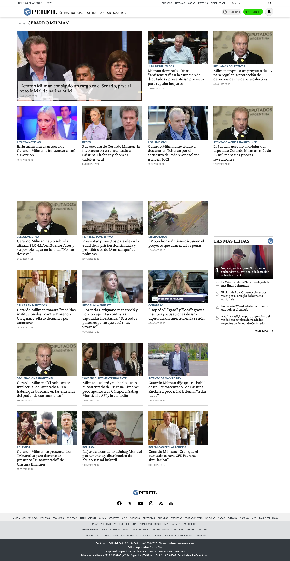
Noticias (180, 3)
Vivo (254, 518)
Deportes (114, 518)
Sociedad (119, 13)
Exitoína (203, 3)
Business (167, 3)
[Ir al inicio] (40, 12)
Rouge (158, 524)
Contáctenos (129, 535)
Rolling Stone (160, 529)
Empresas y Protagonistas (187, 518)
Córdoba (135, 518)
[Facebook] (119, 503)
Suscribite (253, 12)
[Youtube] (140, 504)
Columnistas (30, 518)
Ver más (262, 330)
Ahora (16, 518)
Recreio (191, 529)
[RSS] (161, 504)
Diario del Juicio (268, 518)
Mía (166, 524)
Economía (58, 518)
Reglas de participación (179, 535)
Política (91, 13)
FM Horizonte (191, 524)
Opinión (105, 13)
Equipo (158, 535)
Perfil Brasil (218, 3)
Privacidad (146, 535)
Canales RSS (91, 535)
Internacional (88, 518)
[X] (130, 503)
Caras (191, 3)
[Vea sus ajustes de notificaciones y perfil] (269, 12)
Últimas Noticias (71, 13)
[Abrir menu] (20, 12)
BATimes (175, 524)
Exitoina (232, 518)
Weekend (118, 524)
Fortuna (131, 524)
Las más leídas (231, 241)
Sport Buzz (178, 529)
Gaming (244, 518)
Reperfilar (149, 518)
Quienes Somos (109, 535)
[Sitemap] (171, 504)
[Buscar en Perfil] (269, 3)
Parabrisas (145, 524)
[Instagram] (151, 503)
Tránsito (200, 535)
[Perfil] (145, 494)
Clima (102, 518)
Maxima (203, 529)
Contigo (115, 529)
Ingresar (234, 11)
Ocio (124, 518)
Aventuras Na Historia (136, 529)
